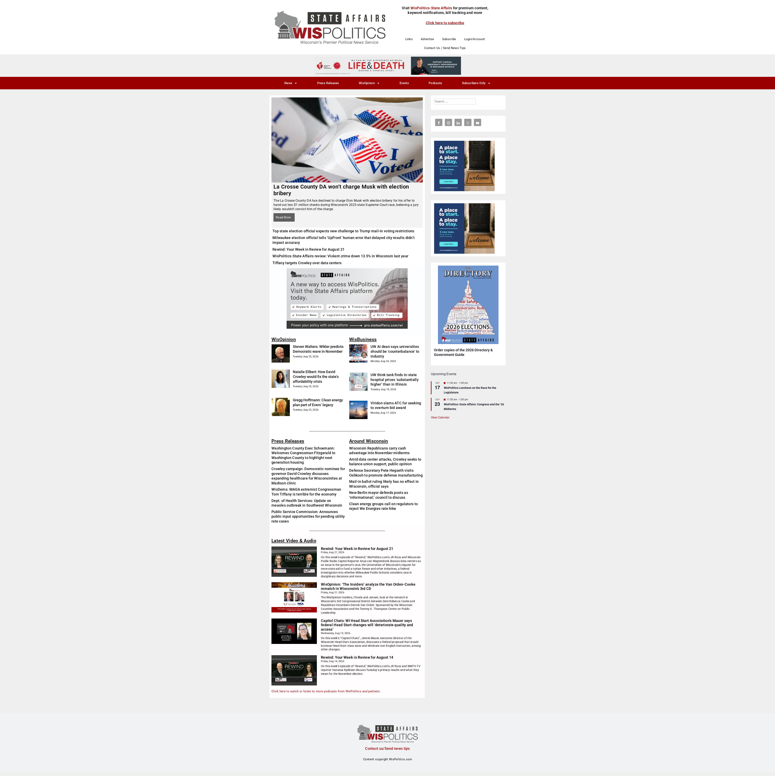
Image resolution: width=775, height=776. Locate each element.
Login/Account (474, 39)
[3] (387, 65)
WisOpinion (367, 83)
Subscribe (449, 39)
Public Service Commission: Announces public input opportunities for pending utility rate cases (308, 516)
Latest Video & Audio (293, 540)
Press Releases (328, 83)
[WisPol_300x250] (464, 166)
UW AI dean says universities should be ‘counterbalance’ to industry (395, 351)
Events (404, 83)
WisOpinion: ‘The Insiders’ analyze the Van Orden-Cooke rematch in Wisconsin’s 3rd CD (368, 586)
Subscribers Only (474, 83)
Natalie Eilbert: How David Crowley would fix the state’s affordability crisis (316, 376)
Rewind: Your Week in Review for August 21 (308, 249)
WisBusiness (363, 339)
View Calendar (440, 417)
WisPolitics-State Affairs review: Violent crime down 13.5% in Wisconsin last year (340, 256)
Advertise (427, 39)
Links (409, 39)
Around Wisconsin (368, 441)
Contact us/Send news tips (387, 748)
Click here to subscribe (445, 23)
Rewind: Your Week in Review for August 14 (357, 657)
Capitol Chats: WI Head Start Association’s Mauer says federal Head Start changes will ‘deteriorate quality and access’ (367, 625)
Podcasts (435, 83)
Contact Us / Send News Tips (445, 48)
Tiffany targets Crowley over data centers (306, 263)
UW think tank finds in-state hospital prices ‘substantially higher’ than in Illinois (395, 379)
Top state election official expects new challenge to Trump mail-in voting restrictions (343, 231)
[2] (347, 298)
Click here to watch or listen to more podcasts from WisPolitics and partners (325, 691)
